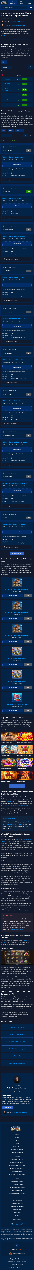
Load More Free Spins (17, 553)
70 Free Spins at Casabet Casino (13, 157)
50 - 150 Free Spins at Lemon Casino (14, 483)
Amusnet (10, 801)
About (17, 1137)
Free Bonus (19, 130)
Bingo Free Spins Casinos (17, 1187)
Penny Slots (17, 1212)
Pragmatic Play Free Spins (17, 1174)
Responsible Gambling (17, 1259)
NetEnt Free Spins (17, 1171)
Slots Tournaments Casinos (17, 1193)
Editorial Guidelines (17, 1152)
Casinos (21, 3)
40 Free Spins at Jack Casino (12, 198)
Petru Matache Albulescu (17, 21)
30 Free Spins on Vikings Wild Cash (17, 704)
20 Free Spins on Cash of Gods (17, 658)
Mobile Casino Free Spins (17, 1168)
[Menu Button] (31, 7)
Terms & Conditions (17, 1149)
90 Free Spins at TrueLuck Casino (13, 236)
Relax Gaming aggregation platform (17, 805)
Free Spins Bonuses (17, 1159)
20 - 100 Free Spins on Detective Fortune (17, 589)
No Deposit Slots (17, 1190)
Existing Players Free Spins (17, 1165)
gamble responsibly (18, 929)
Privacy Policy (17, 1146)
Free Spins (12, 3)
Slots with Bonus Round (17, 1207)
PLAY (24, 79)
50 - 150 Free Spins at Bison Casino (14, 524)
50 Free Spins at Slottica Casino (13, 401)
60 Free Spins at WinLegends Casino (14, 442)
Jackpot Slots (17, 1209)
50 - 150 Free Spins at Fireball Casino (14, 319)
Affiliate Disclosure (28, 36)
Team (17, 1143)
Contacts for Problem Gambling (17, 1262)
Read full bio (8, 1107)
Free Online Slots (17, 1201)
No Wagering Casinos (17, 1184)
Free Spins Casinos (17, 1181)
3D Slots (17, 1215)
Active (10, 130)
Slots (29, 3)
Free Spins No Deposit (17, 1162)
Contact (17, 1140)
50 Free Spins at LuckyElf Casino (13, 277)
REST (29, 150)
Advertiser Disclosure (17, 1264)
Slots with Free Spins (17, 1204)
